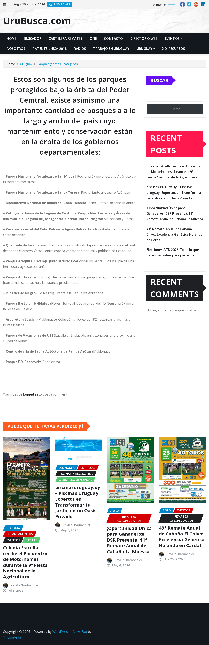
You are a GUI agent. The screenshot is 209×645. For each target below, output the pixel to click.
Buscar (159, 80)
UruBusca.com (37, 20)
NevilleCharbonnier (24, 585)
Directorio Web (144, 38)
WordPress (60, 631)
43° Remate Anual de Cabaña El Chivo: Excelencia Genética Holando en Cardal (174, 234)
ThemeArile (12, 637)
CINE (93, 38)
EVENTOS (172, 38)
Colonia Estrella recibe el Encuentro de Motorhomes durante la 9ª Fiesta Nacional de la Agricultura (174, 171)
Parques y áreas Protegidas (57, 64)
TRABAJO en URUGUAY (111, 48)
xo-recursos (173, 48)
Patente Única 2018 (50, 48)
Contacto (113, 38)
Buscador (32, 38)
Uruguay (144, 48)
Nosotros (16, 48)
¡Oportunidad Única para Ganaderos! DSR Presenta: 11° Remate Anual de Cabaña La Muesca (174, 213)
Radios (80, 48)
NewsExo (80, 631)
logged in (30, 394)
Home (12, 38)
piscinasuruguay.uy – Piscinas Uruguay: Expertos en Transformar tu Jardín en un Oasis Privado (174, 192)
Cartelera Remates (65, 38)
